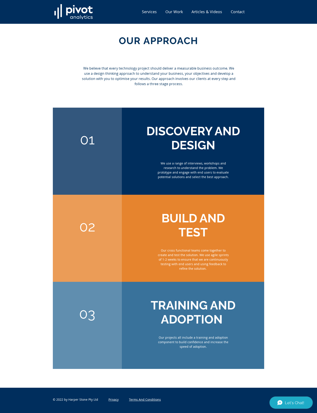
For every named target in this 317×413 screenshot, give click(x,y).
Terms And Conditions (145, 399)
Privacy (113, 399)
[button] (149, 12)
